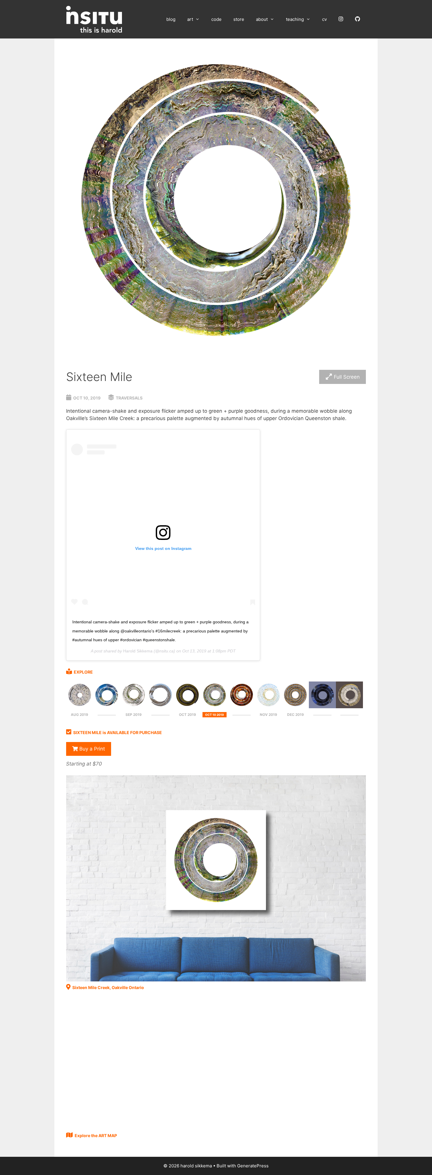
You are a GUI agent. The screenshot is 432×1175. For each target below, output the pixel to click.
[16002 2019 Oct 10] (214, 706)
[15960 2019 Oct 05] (187, 706)
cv (324, 19)
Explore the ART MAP (96, 1135)
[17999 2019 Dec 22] (349, 706)
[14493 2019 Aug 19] (79, 706)
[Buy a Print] (216, 980)
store (238, 19)
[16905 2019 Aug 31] (106, 706)
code (216, 19)
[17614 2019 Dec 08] (322, 706)
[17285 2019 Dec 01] (295, 706)
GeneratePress (253, 1166)
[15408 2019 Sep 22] (160, 706)
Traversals (129, 397)
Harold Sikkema (138, 651)
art (190, 19)
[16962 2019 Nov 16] (268, 706)
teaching (295, 19)
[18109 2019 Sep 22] (133, 706)
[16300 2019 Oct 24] (241, 706)
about (262, 19)
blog (170, 19)
